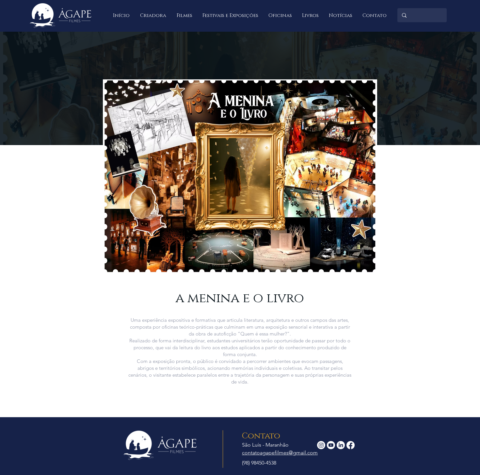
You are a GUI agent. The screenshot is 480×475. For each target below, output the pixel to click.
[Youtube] (331, 445)
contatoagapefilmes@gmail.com (280, 453)
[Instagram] (321, 445)
